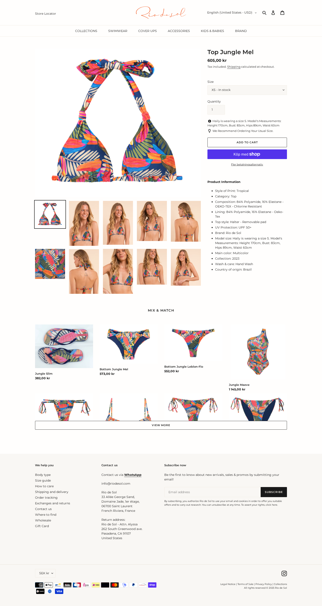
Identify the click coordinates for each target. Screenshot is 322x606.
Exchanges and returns (52, 503)
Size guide (43, 480)
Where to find (45, 515)
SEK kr (44, 573)
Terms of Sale (245, 584)
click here (271, 504)
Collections (280, 584)
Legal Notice (227, 584)
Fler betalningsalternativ (247, 164)
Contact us (43, 509)
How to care (44, 486)
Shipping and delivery (51, 492)
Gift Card (42, 526)
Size (210, 82)
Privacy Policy (263, 584)
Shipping (234, 66)
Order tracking (46, 498)
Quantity (214, 101)
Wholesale (43, 520)
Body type (43, 475)
